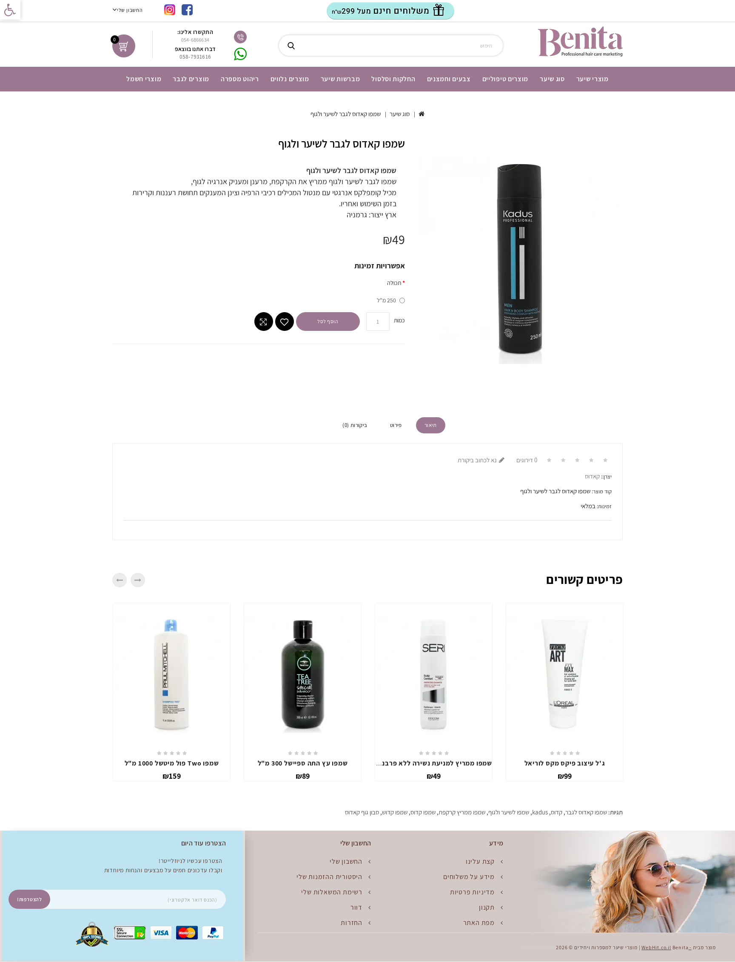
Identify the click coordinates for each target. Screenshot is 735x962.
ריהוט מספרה (240, 78)
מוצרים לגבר (191, 78)
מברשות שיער (340, 78)
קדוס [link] (556, 812)
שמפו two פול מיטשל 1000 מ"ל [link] (172, 763)
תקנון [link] (487, 907)
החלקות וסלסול (393, 78)
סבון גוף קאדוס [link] (362, 812)
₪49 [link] (434, 776)
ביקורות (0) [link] (354, 425)
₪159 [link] (171, 776)
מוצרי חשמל (143, 78)
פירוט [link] (396, 425)
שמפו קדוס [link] (423, 812)
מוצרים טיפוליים (505, 78)
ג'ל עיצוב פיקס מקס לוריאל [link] (564, 763)
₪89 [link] (303, 776)
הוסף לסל (327, 321)
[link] (10, 10)
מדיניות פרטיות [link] (472, 892)
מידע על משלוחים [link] (469, 876)
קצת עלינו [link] (480, 861)
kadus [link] (540, 812)
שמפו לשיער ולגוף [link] (508, 812)
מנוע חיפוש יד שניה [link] (538, 948)
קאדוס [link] (592, 476)
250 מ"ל (386, 300)
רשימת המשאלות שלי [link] (331, 892)
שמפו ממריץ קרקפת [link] (462, 812)
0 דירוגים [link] (526, 460)
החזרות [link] (351, 922)
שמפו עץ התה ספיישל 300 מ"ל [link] (303, 763)
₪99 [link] (565, 776)
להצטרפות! (29, 899)
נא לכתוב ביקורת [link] (477, 460)
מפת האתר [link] (479, 922)
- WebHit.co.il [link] (666, 947)
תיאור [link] (430, 425)
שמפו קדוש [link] (394, 812)
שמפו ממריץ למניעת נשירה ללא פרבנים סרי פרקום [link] (418, 763)
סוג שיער (552, 78)
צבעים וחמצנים (449, 78)
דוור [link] (356, 907)
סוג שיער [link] (400, 114)
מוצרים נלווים (290, 78)
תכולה (394, 283)
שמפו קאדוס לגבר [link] (586, 812)
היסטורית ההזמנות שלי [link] (329, 876)
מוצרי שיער (592, 78)
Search (291, 45)
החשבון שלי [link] (346, 861)
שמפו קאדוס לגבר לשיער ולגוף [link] (346, 114)
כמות (399, 320)
